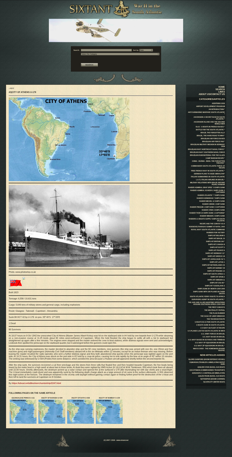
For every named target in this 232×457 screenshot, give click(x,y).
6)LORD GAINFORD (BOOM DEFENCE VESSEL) (207, 359)
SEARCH (220, 89)
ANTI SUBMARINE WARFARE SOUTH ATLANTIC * (206, 113)
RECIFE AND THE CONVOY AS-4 (212, 224)
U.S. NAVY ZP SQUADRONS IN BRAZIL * (209, 346)
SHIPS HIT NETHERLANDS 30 (213, 265)
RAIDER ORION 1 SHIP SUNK (213, 204)
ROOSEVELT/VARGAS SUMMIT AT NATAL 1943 (207, 227)
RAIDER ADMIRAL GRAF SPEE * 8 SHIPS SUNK (206, 187)
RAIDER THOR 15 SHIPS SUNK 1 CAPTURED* (207, 213)
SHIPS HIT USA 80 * (217, 283)
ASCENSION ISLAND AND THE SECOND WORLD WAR (209, 123)
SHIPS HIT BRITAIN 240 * (215, 241)
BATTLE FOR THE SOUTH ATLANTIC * (210, 130)
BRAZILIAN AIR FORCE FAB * (213, 141)
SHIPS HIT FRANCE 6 (217, 250)
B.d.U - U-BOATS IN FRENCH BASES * (210, 127)
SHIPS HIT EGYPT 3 (217, 247)
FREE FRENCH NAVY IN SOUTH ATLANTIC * (208, 171)
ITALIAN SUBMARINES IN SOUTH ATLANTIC (208, 177)
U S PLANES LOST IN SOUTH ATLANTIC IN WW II (206, 331)
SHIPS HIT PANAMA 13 (216, 271)
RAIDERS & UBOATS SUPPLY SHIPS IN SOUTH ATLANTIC (207, 220)
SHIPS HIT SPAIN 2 (218, 277)
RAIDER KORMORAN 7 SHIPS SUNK (211, 198)
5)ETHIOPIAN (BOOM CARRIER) (212, 379)
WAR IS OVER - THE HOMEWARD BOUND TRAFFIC (209, 349)
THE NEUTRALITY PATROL (214, 310)
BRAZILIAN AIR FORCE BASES (213, 139)
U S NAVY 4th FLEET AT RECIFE (212, 328)
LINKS (221, 92)
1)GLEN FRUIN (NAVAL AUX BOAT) (211, 376)
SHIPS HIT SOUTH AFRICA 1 (214, 274)
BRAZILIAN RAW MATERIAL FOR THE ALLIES (207, 155)
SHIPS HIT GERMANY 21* (215, 253)
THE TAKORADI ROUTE (216, 319)
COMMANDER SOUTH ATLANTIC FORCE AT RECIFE (208, 167)
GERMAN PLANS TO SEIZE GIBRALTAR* (209, 174)
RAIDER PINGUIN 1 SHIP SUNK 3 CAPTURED (207, 207)
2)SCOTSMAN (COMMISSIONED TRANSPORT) (207, 370)
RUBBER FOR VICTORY (215, 233)
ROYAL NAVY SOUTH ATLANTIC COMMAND (208, 230)
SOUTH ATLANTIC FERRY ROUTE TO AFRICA (207, 296)
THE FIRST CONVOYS (216, 307)
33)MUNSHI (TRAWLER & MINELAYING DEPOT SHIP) (207, 363)
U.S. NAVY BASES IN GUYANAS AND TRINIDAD (206, 340)
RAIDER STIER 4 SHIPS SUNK (213, 210)
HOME (221, 87)
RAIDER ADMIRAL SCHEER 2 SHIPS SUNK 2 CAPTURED (207, 191)
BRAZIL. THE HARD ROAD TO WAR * (211, 136)
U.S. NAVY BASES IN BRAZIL (214, 337)
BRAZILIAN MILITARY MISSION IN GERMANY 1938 (208, 145)
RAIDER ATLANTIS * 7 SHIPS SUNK (211, 195)
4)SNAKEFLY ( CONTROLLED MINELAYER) (208, 373)
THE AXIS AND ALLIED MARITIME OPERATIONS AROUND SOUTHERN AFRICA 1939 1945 (206, 303)
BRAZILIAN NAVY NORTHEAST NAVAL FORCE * (206, 149)
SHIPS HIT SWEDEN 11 (216, 280)
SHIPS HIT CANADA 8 (216, 244)
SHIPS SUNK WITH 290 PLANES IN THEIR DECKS (209, 293)
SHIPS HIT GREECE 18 (216, 256)
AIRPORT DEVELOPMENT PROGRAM (210, 106)
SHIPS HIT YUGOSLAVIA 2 (215, 286)
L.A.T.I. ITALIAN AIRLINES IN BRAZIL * (210, 180)
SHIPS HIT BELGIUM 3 (216, 235)
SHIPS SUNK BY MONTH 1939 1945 (211, 289)
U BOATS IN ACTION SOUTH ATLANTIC (210, 322)
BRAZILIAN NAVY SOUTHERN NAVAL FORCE (207, 152)
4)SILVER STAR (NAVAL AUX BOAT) (211, 367)
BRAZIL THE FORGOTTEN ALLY (213, 133)
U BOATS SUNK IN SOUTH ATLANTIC (210, 325)
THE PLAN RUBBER (217, 313)
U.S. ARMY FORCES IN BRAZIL (213, 334)
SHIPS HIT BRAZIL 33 (217, 238)
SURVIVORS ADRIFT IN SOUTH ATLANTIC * (208, 299)
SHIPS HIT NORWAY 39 (216, 268)
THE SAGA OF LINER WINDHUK (212, 316)
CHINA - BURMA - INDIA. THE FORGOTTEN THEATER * (208, 162)
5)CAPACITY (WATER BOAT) (214, 382)
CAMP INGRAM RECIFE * (215, 158)
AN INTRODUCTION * (217, 109)
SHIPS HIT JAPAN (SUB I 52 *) (213, 259)
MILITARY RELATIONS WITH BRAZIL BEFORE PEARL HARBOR (207, 183)
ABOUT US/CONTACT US (212, 94)
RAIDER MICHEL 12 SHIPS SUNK (212, 201)
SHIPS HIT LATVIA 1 (217, 262)
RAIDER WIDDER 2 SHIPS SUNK (212, 216)
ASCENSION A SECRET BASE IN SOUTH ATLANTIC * (209, 118)
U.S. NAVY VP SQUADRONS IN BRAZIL (210, 343)
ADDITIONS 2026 (218, 103)
